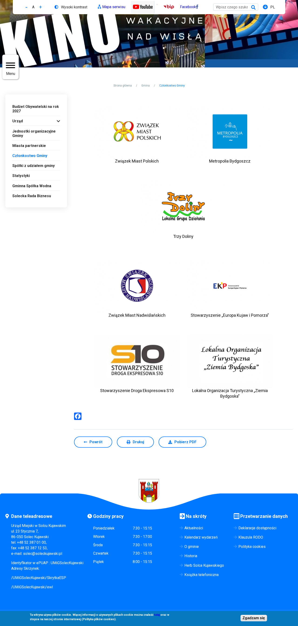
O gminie (191, 546)
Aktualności (193, 528)
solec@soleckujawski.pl (42, 553)
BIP (166, 7)
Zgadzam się (254, 618)
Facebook (188, 7)
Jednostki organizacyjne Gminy (34, 133)
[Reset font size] (33, 7)
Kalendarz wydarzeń (201, 537)
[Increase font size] (40, 7)
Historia (190, 556)
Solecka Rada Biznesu (31, 196)
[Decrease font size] (26, 7)
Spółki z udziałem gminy (33, 165)
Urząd (17, 121)
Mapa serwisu (113, 7)
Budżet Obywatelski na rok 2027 (35, 108)
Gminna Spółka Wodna (31, 186)
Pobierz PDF (185, 442)
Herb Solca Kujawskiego (204, 565)
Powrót (95, 442)
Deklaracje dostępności (257, 528)
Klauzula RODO (250, 537)
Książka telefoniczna (201, 575)
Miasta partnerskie (29, 145)
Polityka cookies (252, 546)
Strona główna (122, 85)
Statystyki (21, 175)
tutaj (157, 614)
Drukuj (138, 442)
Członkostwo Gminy (29, 155)
